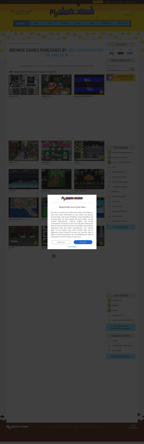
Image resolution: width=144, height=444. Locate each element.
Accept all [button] (83, 242)
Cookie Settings (66, 237)
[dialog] (72, 222)
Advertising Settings (64, 234)
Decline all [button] (61, 242)
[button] (72, 247)
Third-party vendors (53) (69, 223)
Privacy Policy (76, 237)
